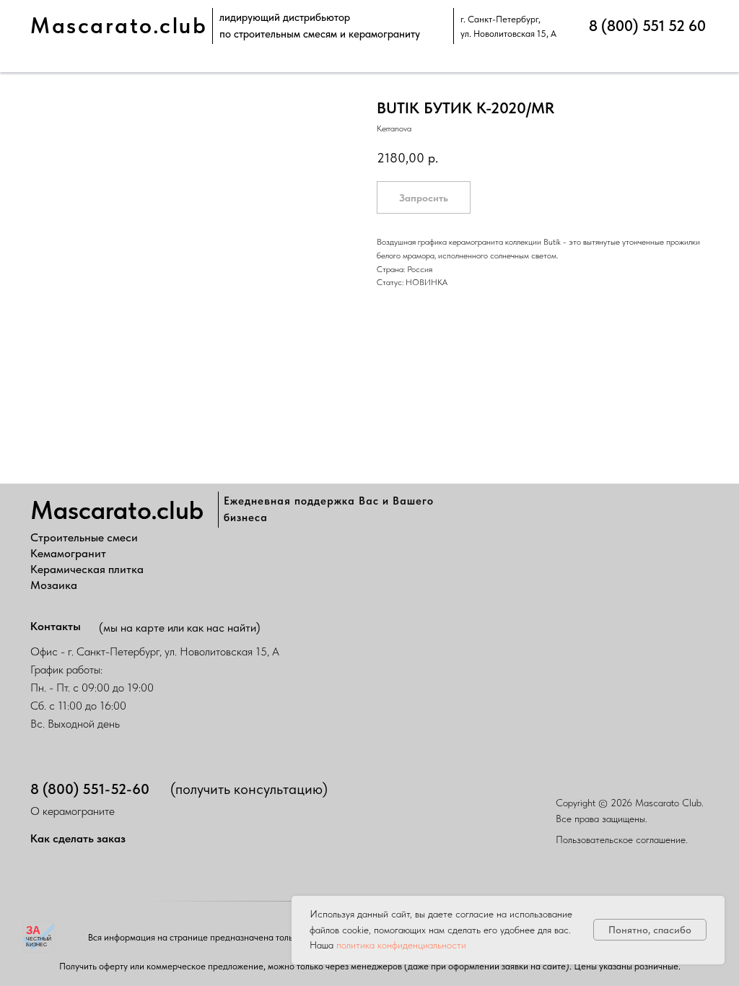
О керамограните (72, 811)
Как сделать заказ (78, 838)
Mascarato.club (118, 25)
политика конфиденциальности (401, 945)
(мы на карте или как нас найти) (180, 627)
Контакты (55, 626)
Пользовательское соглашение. (622, 839)
